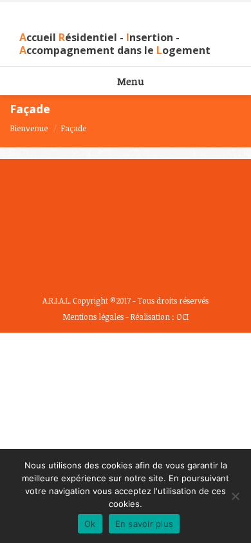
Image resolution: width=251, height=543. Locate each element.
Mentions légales (93, 316)
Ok (90, 524)
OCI (182, 316)
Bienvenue (29, 128)
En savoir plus (144, 524)
